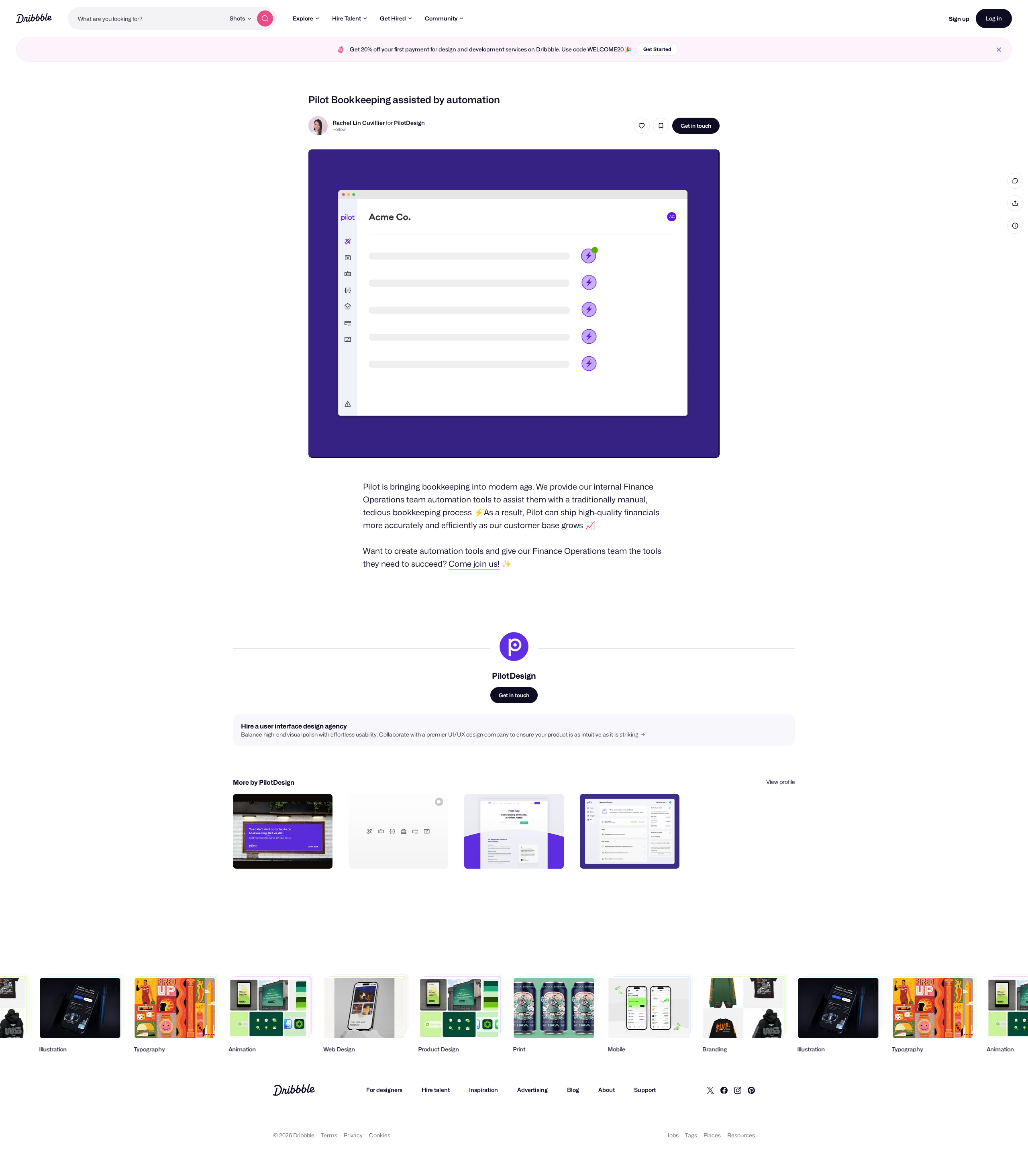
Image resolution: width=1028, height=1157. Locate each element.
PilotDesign (409, 122)
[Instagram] (737, 1090)
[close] (999, 49)
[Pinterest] (751, 1090)
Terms (329, 1135)
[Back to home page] (34, 18)
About (606, 1089)
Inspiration (483, 1089)
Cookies (379, 1135)
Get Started (657, 49)
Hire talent (436, 1089)
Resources (741, 1135)
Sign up (959, 18)
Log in (994, 18)
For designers (384, 1089)
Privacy (353, 1135)
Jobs (673, 1135)
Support (645, 1089)
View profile (780, 781)
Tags (691, 1135)
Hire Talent (346, 18)
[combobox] (146, 18)
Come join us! (474, 564)
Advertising (532, 1089)
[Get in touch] (285, 854)
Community (441, 18)
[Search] (265, 18)
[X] (710, 1090)
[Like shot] (642, 126)
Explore (303, 18)
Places (712, 1135)
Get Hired (393, 18)
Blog (573, 1089)
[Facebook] (724, 1090)
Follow (339, 129)
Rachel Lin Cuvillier (358, 122)
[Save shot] (661, 126)
